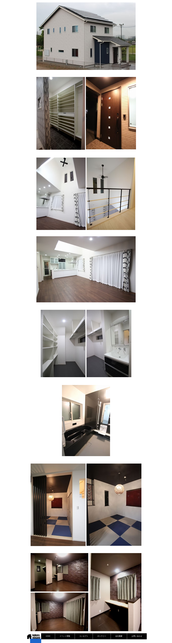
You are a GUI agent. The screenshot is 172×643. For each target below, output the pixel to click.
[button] (84, 636)
